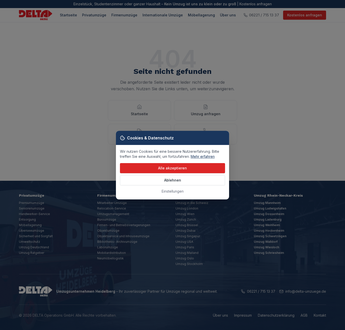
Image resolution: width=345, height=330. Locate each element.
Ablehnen (172, 180)
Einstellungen (173, 191)
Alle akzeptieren (172, 168)
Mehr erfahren (203, 156)
